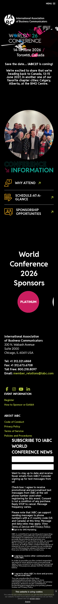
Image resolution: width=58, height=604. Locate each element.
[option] (28, 302)
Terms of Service (14, 431)
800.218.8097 (27, 369)
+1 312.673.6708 (22, 365)
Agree (27, 601)
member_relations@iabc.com (33, 373)
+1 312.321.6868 (20, 361)
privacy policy (35, 598)
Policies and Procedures (18, 435)
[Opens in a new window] (6, 389)
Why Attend (25, 183)
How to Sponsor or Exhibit (19, 404)
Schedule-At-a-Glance (28, 197)
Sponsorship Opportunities (28, 212)
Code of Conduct (14, 421)
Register (9, 400)
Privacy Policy (12, 426)
